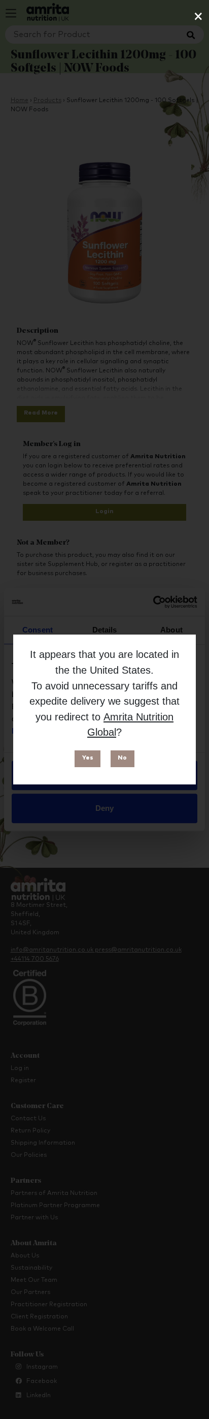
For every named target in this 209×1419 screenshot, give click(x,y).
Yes (87, 758)
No (122, 758)
